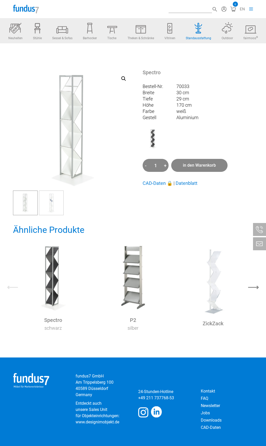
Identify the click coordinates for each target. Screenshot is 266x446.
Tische (111, 38)
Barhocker (90, 38)
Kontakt (208, 391)
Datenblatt (186, 183)
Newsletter (210, 405)
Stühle (37, 38)
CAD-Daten (157, 183)
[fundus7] (26, 9)
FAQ (204, 398)
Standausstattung (198, 38)
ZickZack (213, 323)
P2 (133, 320)
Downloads (211, 420)
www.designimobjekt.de (97, 422)
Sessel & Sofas (62, 38)
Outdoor (227, 38)
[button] (123, 78)
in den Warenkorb (199, 165)
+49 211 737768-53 (156, 397)
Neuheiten (15, 38)
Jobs (205, 412)
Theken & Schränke (141, 38)
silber (133, 328)
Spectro (53, 320)
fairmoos (250, 38)
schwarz (53, 328)
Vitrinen (169, 38)
